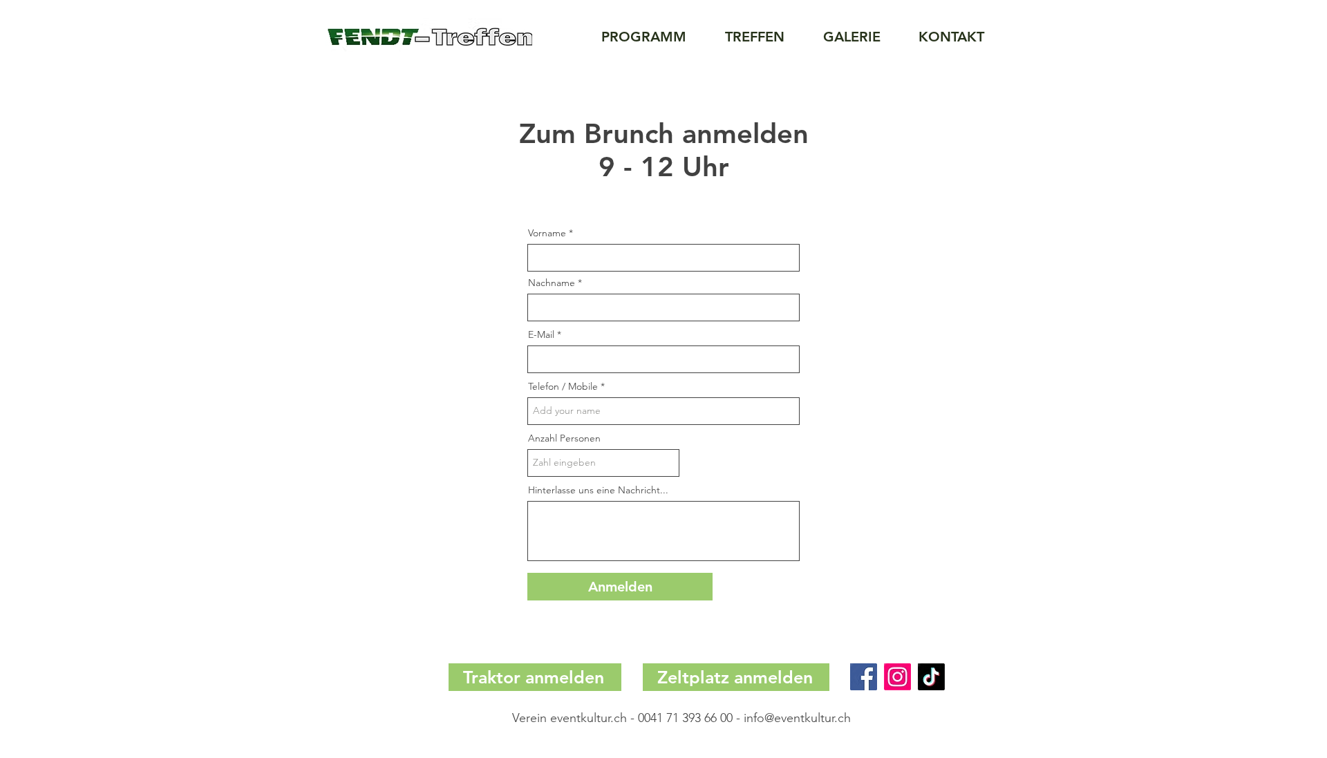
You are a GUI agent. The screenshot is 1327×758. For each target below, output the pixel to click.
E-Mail (541, 334)
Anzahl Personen (564, 438)
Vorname (547, 233)
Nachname (551, 282)
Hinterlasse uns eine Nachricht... (598, 490)
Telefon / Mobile (563, 386)
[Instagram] (897, 676)
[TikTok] (931, 676)
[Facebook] (863, 676)
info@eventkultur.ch (797, 718)
